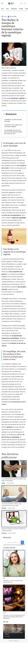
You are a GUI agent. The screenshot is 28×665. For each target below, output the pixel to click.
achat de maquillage (19, 218)
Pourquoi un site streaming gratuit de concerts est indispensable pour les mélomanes (14, 616)
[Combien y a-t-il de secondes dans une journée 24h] (14, 563)
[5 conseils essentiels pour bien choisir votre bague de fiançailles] (14, 469)
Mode (3, 483)
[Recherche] (21, 3)
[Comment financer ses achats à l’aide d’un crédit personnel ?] (14, 518)
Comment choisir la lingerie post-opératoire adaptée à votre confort (14, 632)
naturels (9, 427)
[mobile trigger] (3, 3)
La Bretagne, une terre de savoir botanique (13, 120)
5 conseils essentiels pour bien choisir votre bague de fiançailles (14, 480)
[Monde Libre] (11, 3)
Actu (4, 578)
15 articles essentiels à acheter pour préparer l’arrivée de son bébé (11, 504)
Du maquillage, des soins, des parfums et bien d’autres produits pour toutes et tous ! (13, 131)
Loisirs (4, 612)
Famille (4, 508)
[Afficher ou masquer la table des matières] (20, 114)
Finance (4, 533)
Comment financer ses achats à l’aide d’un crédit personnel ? (14, 529)
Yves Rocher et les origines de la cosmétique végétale (13, 125)
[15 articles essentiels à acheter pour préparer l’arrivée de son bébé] (14, 493)
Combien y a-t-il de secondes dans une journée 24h (13, 581)
